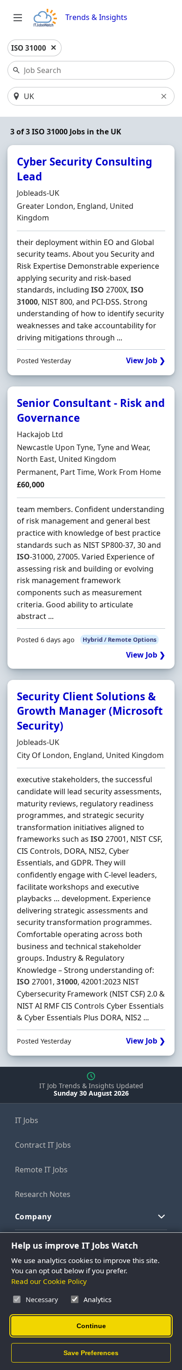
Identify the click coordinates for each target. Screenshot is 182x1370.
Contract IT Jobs (43, 1145)
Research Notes (42, 1194)
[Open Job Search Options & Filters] (17, 17)
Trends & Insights (96, 17)
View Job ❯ (145, 360)
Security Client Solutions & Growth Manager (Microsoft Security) (90, 711)
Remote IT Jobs (41, 1169)
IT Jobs (26, 1120)
